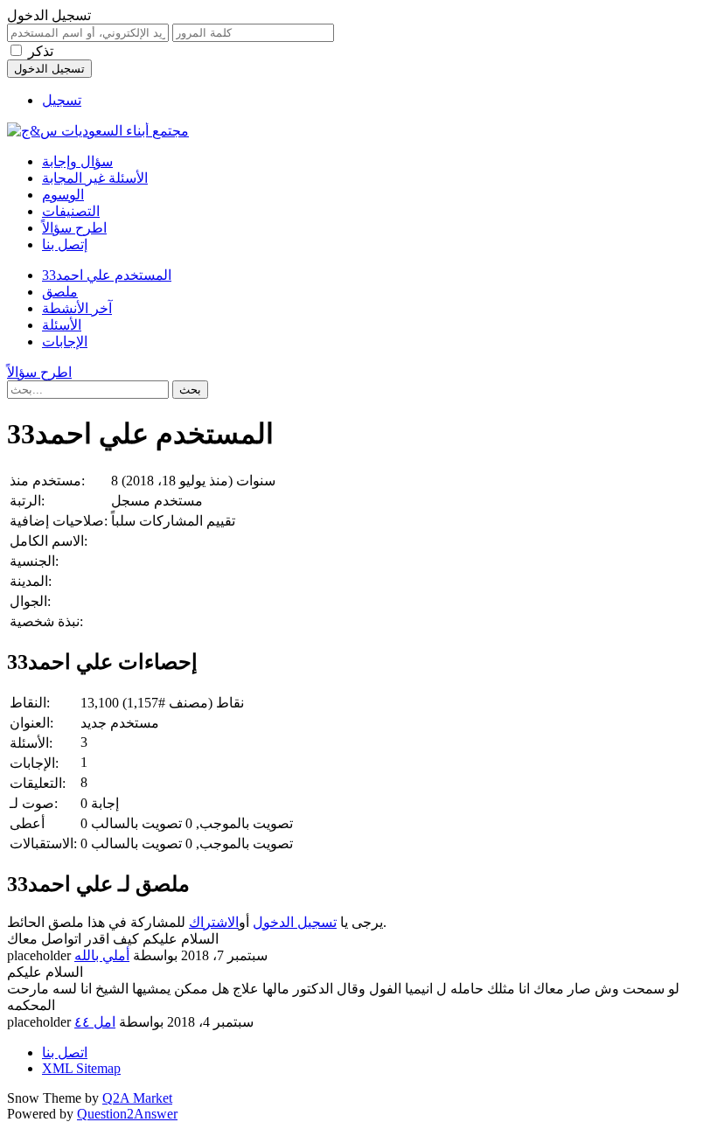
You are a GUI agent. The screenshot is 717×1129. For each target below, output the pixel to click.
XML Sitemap (81, 1068)
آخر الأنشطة (77, 308)
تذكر (40, 51)
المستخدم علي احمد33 (106, 275)
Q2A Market (137, 1098)
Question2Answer (127, 1113)
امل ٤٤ (94, 1021)
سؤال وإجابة (77, 161)
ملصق (60, 291)
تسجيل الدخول (295, 922)
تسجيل (61, 100)
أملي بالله (101, 955)
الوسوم (63, 194)
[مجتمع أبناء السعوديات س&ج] (98, 130)
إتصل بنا (64, 244)
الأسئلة (61, 324)
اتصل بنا (64, 1052)
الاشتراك (214, 922)
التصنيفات (71, 211)
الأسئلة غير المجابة (95, 178)
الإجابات (64, 341)
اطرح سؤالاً (74, 227)
